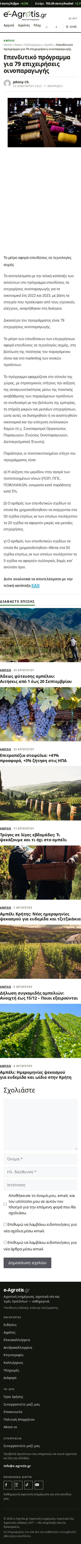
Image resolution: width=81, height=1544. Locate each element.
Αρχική (9, 25)
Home (8, 45)
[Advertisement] (40, 210)
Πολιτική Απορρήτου (19, 1419)
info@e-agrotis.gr (17, 1466)
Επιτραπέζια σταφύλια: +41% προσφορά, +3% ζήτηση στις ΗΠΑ (33, 758)
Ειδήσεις (10, 1325)
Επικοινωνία (13, 1412)
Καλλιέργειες (33, 45)
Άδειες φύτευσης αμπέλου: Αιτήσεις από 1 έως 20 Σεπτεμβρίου (36, 678)
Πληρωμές (11, 1370)
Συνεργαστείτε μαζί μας (22, 1404)
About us (10, 1427)
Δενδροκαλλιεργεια (18, 1347)
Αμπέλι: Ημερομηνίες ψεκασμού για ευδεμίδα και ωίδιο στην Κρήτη (36, 1074)
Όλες (71, 26)
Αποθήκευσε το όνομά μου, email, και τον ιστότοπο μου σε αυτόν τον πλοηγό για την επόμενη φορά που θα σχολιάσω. (42, 1204)
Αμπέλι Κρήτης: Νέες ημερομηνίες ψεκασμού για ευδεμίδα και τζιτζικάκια (40, 916)
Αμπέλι (9, 40)
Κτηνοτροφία (13, 1355)
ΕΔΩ (36, 586)
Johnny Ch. (21, 82)
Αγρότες (24, 25)
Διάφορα (10, 1378)
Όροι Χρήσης (13, 1396)
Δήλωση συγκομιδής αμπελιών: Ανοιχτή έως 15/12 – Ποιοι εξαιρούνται (39, 995)
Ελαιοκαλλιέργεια (17, 1340)
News (18, 45)
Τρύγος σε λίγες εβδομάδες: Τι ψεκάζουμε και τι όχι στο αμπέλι (33, 837)
